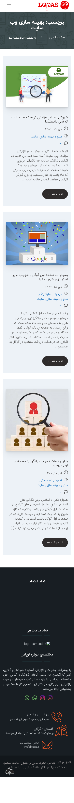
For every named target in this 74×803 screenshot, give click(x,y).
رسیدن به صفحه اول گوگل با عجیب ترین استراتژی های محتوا (39, 277)
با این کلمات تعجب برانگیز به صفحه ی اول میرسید (41, 463)
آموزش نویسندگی (50, 480)
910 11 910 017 (37, 715)
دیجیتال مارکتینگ (50, 294)
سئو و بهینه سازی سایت (46, 136)
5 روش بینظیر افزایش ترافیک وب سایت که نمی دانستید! (39, 119)
